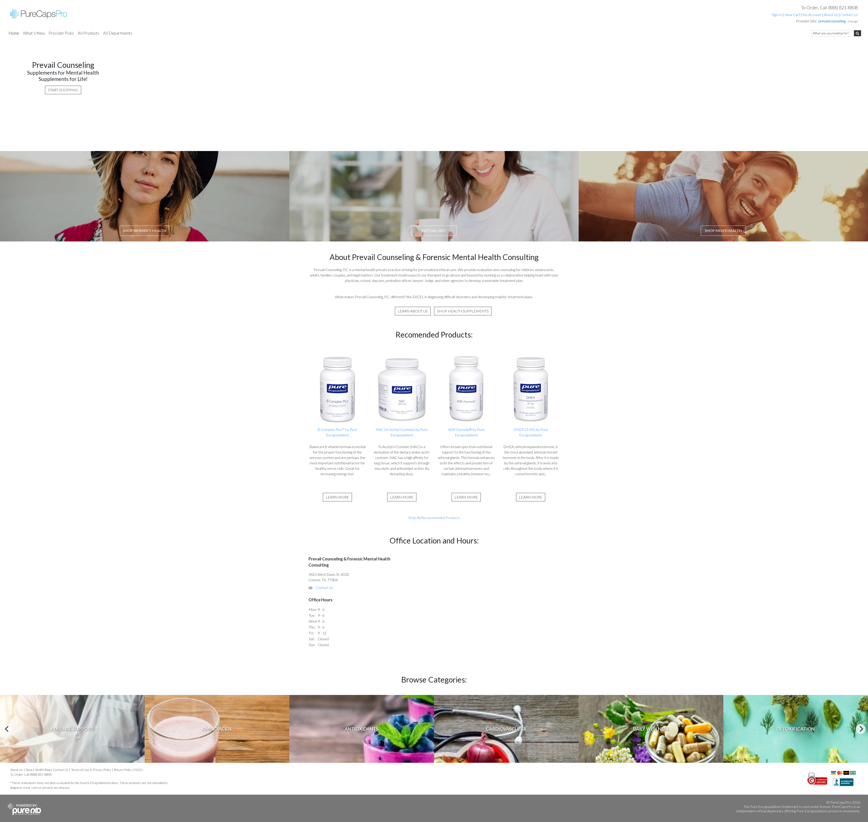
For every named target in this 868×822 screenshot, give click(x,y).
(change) (853, 21)
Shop (29, 770)
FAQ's (138, 770)
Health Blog (42, 770)
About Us (831, 14)
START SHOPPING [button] (63, 90)
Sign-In (777, 14)
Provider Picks (61, 33)
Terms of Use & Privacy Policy (91, 770)
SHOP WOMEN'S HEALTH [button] (144, 230)
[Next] (861, 729)
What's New (34, 33)
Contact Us (849, 14)
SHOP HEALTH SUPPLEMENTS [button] (463, 311)
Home (14, 33)
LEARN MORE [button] (337, 497)
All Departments (117, 33)
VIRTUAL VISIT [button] (433, 230)
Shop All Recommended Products (434, 517)
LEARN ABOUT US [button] (413, 311)
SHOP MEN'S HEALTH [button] (723, 230)
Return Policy (123, 770)
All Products (88, 33)
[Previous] (7, 729)
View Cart (793, 14)
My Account (811, 14)
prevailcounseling (832, 21)
